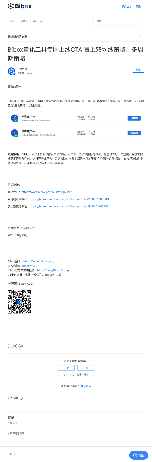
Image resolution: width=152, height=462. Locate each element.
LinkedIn (20, 346)
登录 (138, 6)
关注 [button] (138, 69)
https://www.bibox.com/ (38, 261)
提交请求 (85, 386)
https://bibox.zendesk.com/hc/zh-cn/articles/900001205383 (69, 206)
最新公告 (37, 20)
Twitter (15, 346)
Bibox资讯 (28, 266)
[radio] (66, 368)
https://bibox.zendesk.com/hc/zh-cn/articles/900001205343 (69, 199)
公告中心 (23, 20)
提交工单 (126, 6)
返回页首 (13, 398)
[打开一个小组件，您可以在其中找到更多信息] (138, 455)
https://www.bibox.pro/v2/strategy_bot (47, 192)
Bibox (11, 20)
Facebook (10, 346)
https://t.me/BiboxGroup (53, 270)
